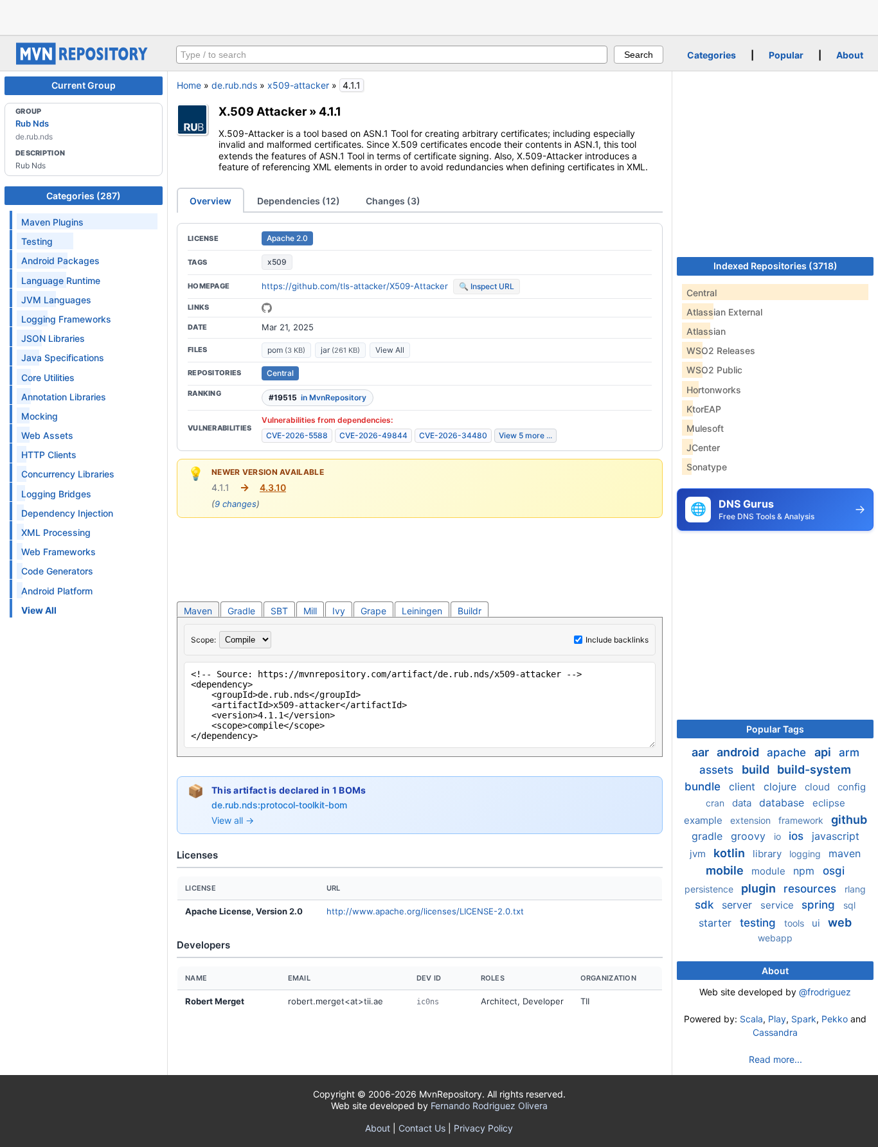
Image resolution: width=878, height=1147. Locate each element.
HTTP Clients (48, 454)
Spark (803, 1018)
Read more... (775, 1059)
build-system (814, 769)
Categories (711, 54)
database (783, 802)
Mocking (39, 416)
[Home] (83, 61)
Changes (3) (393, 200)
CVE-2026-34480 (453, 435)
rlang (855, 889)
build (757, 769)
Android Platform (57, 590)
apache (788, 752)
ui (817, 923)
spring (820, 904)
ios (798, 836)
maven (845, 853)
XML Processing (56, 532)
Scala (751, 1018)
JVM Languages (56, 299)
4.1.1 (330, 111)
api (824, 752)
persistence (710, 889)
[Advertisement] (439, 16)
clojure (782, 786)
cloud (818, 787)
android (739, 752)
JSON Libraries (53, 338)
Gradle (241, 610)
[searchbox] (391, 55)
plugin (759, 888)
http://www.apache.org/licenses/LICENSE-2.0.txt (425, 911)
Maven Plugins (52, 222)
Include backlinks (617, 640)
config (852, 787)
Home (189, 85)
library (768, 854)
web (840, 922)
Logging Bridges (56, 493)
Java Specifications (62, 357)
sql (849, 905)
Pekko (834, 1018)
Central (280, 373)
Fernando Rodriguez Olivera (489, 1105)
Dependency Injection (67, 513)
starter (717, 922)
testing (759, 922)
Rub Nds (32, 123)
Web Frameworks (58, 551)
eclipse (828, 803)
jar (340, 350)
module (769, 871)
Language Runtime (60, 280)
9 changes (235, 504)
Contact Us (422, 1128)
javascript (835, 836)
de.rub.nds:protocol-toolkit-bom (279, 804)
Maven (198, 610)
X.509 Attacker (263, 111)
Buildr (469, 610)
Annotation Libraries (63, 396)
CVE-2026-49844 (373, 435)
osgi (834, 870)
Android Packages (60, 260)
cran (716, 802)
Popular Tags (775, 729)
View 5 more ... (525, 435)
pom (286, 350)
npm (805, 870)
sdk (706, 904)
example (704, 820)
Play (777, 1018)
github (849, 819)
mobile (726, 870)
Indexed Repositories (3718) (775, 265)
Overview (210, 200)
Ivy (338, 610)
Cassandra (775, 1032)
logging (806, 853)
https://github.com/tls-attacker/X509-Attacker (355, 286)
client (743, 786)
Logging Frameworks (66, 319)
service (778, 905)
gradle (709, 836)
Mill (310, 610)
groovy (750, 836)
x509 (277, 262)
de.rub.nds (234, 85)
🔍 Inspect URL (486, 286)
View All (389, 350)
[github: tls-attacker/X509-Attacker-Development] (267, 308)
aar (702, 752)
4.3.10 (273, 487)
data (743, 803)
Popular (786, 54)
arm (849, 752)
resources (811, 888)
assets (718, 769)
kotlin (730, 853)
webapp (775, 937)
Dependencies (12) (298, 200)
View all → (232, 820)
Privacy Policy (483, 1128)
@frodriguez (825, 991)
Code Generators (57, 570)
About (849, 54)
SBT (279, 610)
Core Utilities (48, 377)
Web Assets (47, 435)
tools (795, 923)
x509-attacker (298, 85)
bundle (704, 786)
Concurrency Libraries (67, 473)
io (779, 836)
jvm (699, 854)
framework (802, 820)
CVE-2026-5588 (297, 435)
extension (751, 820)
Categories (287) (83, 195)
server (738, 904)
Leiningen (422, 610)
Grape (373, 610)
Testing (37, 241)
